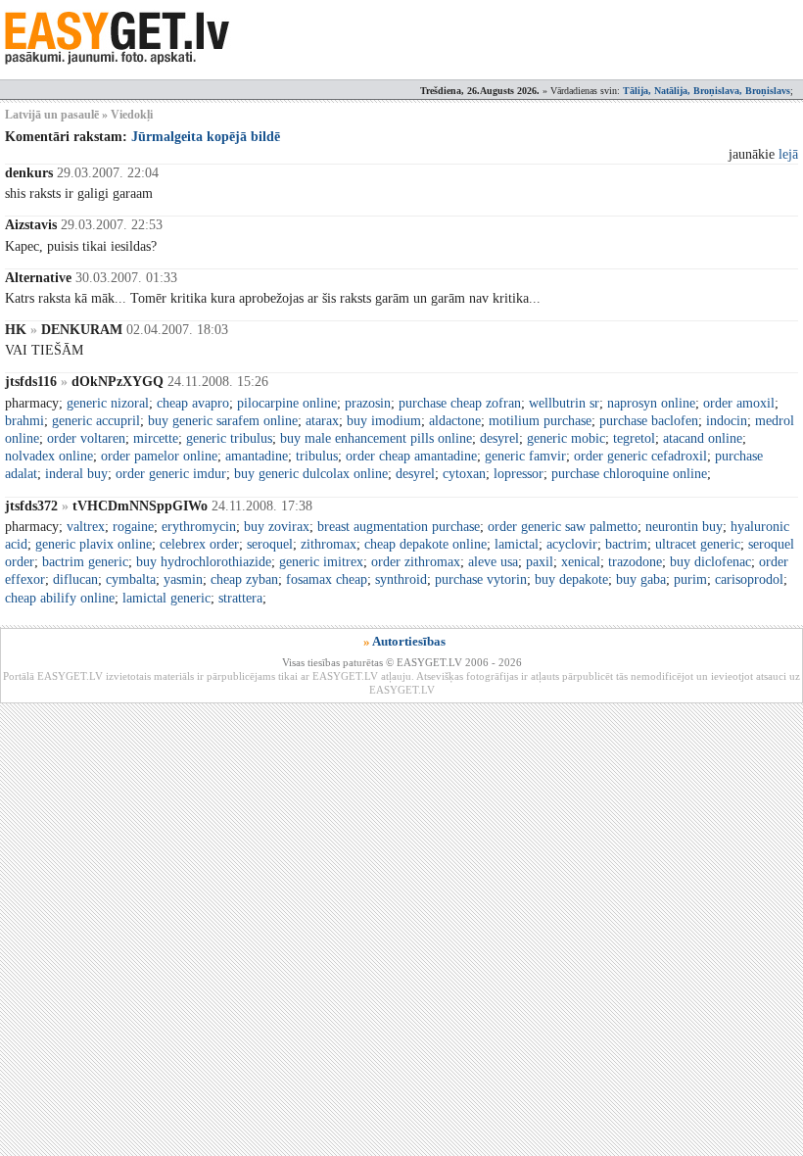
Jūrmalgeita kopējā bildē (205, 136)
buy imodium (384, 420)
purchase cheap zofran (460, 403)
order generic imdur (171, 473)
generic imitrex (321, 561)
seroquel (270, 544)
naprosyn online (651, 403)
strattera (240, 598)
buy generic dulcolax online (311, 473)
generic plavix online (93, 544)
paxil (539, 561)
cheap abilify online (60, 598)
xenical (580, 561)
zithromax (328, 544)
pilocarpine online (287, 403)
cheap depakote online (425, 544)
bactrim (626, 544)
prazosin (368, 403)
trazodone (635, 561)
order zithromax (415, 561)
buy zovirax (276, 526)
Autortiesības (409, 641)
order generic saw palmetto (563, 526)
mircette (155, 438)
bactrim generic (85, 561)
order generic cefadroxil (640, 456)
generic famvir (525, 456)
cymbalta (131, 579)
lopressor (518, 473)
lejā (788, 154)
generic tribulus (229, 438)
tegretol (634, 438)
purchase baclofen (648, 420)
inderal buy (76, 473)
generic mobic (566, 438)
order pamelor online (159, 456)
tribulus (317, 456)
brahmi (24, 420)
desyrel (499, 438)
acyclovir (571, 544)
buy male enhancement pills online (376, 438)
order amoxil (739, 403)
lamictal (517, 544)
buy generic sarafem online (223, 420)
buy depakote (571, 579)
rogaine (133, 526)
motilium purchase (540, 420)
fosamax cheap (326, 579)
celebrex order (199, 544)
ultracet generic (697, 544)
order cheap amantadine (411, 456)
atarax (322, 420)
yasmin (183, 579)
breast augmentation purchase (398, 526)
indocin (726, 420)
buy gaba (641, 579)
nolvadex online (49, 456)
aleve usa (493, 561)
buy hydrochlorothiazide (203, 561)
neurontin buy (684, 526)
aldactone (455, 420)
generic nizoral (108, 403)
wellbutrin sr (564, 403)
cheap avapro (193, 403)
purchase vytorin (481, 579)
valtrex (86, 526)
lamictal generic (166, 598)
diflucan (75, 579)
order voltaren (86, 438)
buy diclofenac (710, 561)
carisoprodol (749, 579)
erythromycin (199, 526)
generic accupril (96, 420)
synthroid (401, 579)
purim (690, 579)
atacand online (702, 438)
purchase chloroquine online (629, 473)
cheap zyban (244, 579)
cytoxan (464, 473)
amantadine (256, 456)
